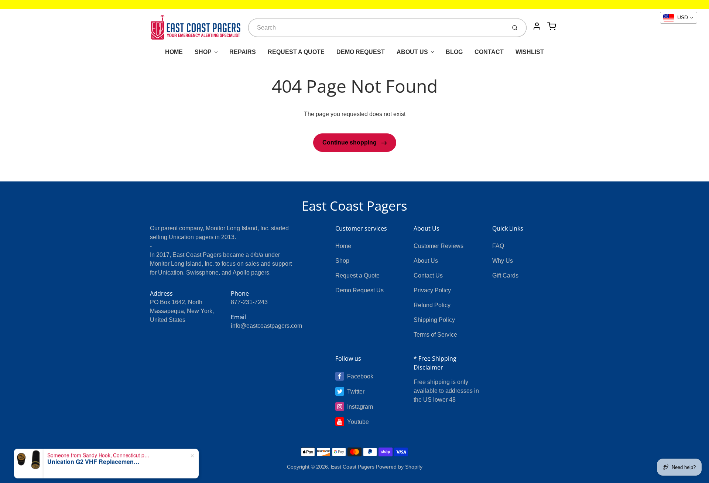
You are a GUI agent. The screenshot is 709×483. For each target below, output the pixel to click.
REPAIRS (242, 52)
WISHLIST (530, 52)
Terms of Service (435, 334)
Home (343, 246)
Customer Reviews (438, 246)
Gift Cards (505, 275)
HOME (174, 52)
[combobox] (376, 27)
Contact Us (428, 275)
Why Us (502, 261)
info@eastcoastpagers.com (266, 326)
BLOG (454, 52)
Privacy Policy (432, 290)
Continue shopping (350, 142)
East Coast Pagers (354, 205)
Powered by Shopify (399, 467)
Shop (342, 261)
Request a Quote (357, 275)
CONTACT (489, 52)
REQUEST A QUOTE (296, 52)
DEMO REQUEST (360, 52)
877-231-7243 (249, 302)
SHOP (203, 52)
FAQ (498, 246)
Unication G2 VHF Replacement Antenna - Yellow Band (93, 444)
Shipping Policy (434, 320)
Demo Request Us (359, 290)
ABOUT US (412, 52)
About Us (426, 261)
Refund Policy (432, 305)
